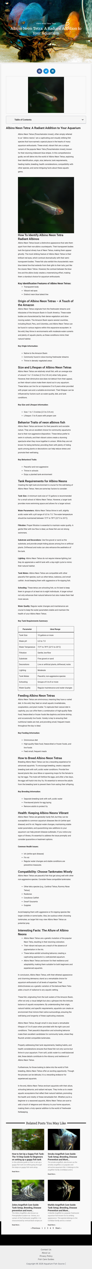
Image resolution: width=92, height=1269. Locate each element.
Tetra (54, 23)
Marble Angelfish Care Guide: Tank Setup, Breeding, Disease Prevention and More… (62, 1208)
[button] (50, 3)
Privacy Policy (46, 1256)
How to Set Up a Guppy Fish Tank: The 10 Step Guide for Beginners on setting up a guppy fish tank (28, 1157)
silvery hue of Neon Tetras (42, 250)
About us (46, 1253)
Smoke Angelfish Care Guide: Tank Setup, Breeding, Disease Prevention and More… (62, 1157)
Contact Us (46, 1249)
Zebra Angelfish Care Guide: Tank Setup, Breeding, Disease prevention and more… (26, 1208)
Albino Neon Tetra (43, 23)
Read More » (16, 1171)
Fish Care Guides (46, 1259)
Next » (58, 1228)
